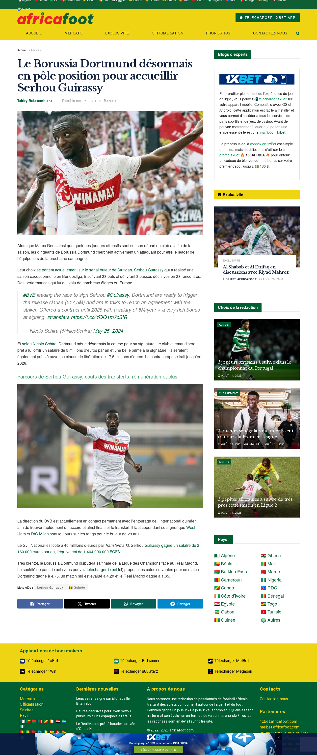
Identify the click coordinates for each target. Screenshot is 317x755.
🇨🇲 (40, 721)
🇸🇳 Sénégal (272, 595)
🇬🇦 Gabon (224, 611)
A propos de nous (166, 689)
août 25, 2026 (272, 279)
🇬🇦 (63, 721)
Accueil (34, 32)
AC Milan (41, 534)
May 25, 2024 (108, 330)
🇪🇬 (57, 721)
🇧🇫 (34, 721)
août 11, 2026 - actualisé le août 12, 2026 (252, 444)
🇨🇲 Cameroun (228, 579)
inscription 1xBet (272, 132)
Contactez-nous (270, 32)
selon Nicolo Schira (39, 344)
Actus (224, 324)
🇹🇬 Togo (269, 603)
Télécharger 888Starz (138, 671)
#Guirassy (118, 294)
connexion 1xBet (263, 143)
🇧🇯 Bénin (223, 563)
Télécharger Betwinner (139, 660)
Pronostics (218, 32)
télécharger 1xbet (102, 569)
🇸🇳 (46, 732)
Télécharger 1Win (40, 671)
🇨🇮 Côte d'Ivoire (230, 595)
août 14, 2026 (230, 375)
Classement (228, 393)
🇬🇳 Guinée (77, 587)
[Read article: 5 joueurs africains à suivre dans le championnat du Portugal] (257, 349)
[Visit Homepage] (55, 17)
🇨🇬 (46, 721)
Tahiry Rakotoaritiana (35, 100)
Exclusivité (117, 32)
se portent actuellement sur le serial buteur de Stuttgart (84, 270)
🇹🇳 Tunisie (271, 611)
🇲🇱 (28, 732)
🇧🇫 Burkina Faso (230, 571)
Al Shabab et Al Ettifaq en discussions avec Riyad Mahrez (256, 269)
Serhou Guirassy (148, 270)
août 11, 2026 (230, 512)
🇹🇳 (57, 732)
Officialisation (167, 32)
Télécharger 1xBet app (269, 17)
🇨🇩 (40, 732)
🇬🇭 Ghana (271, 555)
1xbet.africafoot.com (278, 721)
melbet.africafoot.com (279, 727)
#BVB (29, 294)
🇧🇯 (28, 721)
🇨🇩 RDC (269, 587)
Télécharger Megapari (232, 671)
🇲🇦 (34, 732)
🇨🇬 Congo (224, 587)
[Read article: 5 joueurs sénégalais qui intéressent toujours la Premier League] (257, 418)
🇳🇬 (22, 726)
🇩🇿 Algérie (224, 555)
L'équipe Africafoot (240, 279)
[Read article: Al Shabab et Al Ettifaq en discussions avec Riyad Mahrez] (257, 237)
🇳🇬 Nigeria (271, 579)
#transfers (58, 316)
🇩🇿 (22, 721)
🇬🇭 (63, 732)
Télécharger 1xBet (41, 660)
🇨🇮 (52, 721)
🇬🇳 (22, 732)
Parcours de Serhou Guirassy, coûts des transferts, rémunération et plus (97, 376)
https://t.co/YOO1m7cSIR (99, 316)
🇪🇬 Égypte (224, 603)
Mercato (73, 32)
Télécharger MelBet (231, 660)
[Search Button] (298, 33)
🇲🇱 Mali (268, 563)
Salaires (26, 710)
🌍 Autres (23, 9)
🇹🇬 (52, 732)
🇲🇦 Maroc (270, 571)
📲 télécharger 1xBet (271, 98)
